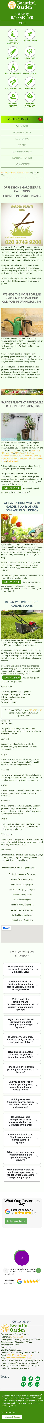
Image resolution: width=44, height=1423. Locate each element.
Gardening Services (13, 104)
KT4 (2, 453)
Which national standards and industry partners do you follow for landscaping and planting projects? (20, 1173)
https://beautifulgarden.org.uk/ (18, 1357)
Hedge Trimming (13, 73)
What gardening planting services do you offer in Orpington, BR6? (20, 969)
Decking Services (13, 88)
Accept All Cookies (12, 1417)
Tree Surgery (13, 58)
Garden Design (30, 40)
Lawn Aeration (22, 164)
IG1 (33, 450)
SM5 (17, 453)
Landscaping (30, 88)
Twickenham (37, 458)
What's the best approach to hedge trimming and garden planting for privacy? (20, 1156)
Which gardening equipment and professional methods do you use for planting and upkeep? (20, 1004)
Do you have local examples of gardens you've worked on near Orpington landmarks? (20, 1121)
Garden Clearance (30, 104)
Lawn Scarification (22, 157)
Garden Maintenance (13, 41)
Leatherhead (12, 461)
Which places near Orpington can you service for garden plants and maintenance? (20, 1103)
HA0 (7, 453)
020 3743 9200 (22, 17)
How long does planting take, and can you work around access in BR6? (20, 1054)
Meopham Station (8, 455)
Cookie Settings (9, 1412)
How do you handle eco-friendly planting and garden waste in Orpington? (20, 1138)
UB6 (38, 450)
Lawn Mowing (22, 126)
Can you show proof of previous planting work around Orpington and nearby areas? (21, 1086)
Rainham (28, 455)
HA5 (11, 453)
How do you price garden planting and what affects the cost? (20, 1069)
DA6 (22, 453)
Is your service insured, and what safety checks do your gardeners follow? (20, 1039)
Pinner (3, 461)
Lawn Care (30, 58)
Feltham (14, 458)
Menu (22, 23)
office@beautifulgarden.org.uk (19, 1355)
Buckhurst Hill (25, 458)
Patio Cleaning (30, 73)
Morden (20, 455)
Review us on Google (16, 1221)
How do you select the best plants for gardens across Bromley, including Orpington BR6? (20, 985)
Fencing (22, 145)
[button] (5, 1270)
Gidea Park (29, 453)
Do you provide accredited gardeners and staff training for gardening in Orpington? (20, 1023)
